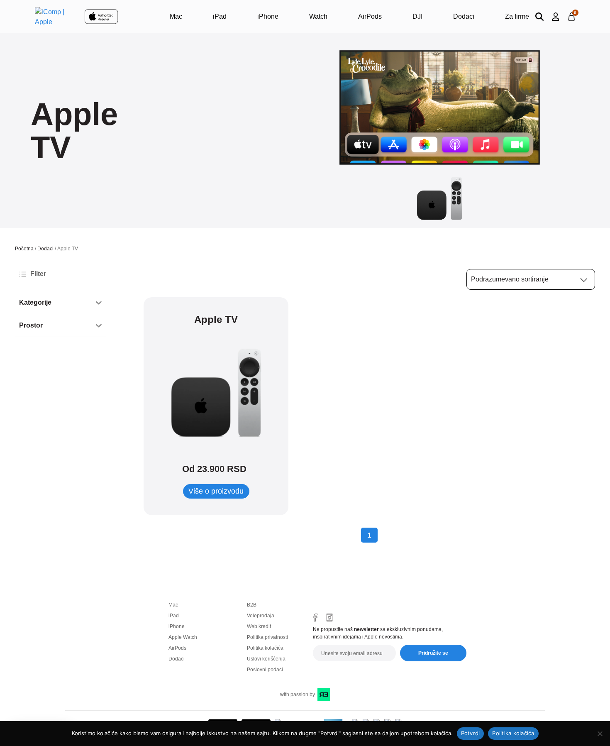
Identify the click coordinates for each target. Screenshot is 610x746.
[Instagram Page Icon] (329, 617)
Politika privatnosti (267, 637)
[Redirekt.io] (323, 694)
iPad (220, 16)
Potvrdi (470, 733)
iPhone (267, 16)
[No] (599, 733)
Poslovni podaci (265, 670)
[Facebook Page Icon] (315, 617)
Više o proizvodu (216, 491)
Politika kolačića (265, 648)
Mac (176, 16)
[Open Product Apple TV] (216, 393)
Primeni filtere (48, 359)
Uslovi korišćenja (266, 659)
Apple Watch (182, 637)
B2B (251, 605)
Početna (24, 249)
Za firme (517, 16)
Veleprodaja (260, 616)
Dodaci (463, 16)
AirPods (370, 16)
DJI (417, 16)
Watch (318, 16)
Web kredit (259, 626)
